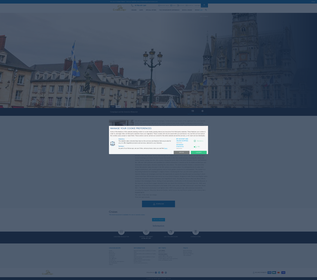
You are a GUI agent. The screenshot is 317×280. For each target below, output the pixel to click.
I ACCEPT (199, 152)
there (165, 148)
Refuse (181, 152)
